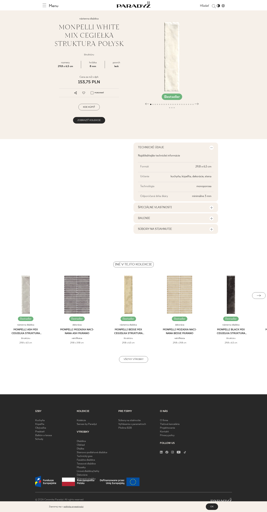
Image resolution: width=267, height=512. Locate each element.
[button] (147, 106)
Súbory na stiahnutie (129, 420)
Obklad (81, 445)
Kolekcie (81, 420)
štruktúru (25, 338)
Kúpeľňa (39, 424)
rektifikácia (77, 338)
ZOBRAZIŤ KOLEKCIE (89, 120)
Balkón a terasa (43, 435)
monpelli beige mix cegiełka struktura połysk (128, 332)
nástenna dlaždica (25, 325)
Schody (39, 439)
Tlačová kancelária (170, 424)
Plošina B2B (125, 428)
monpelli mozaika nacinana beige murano (179, 331)
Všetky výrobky (134, 359)
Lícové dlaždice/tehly (88, 471)
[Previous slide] (8, 295)
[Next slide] (259, 295)
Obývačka (40, 428)
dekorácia (77, 325)
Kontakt (164, 431)
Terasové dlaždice (86, 463)
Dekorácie (82, 475)
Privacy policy (167, 435)
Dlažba (80, 448)
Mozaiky (81, 467)
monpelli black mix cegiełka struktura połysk (231, 332)
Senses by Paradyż (87, 424)
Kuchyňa (40, 420)
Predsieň (40, 431)
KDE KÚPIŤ (89, 107)
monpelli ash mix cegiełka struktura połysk (26, 332)
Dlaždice (81, 441)
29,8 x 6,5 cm (65, 66)
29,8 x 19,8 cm (77, 342)
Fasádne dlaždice (86, 460)
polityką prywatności (73, 506)
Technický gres (84, 456)
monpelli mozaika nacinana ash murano (77, 331)
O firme (164, 420)
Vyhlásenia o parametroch (132, 424)
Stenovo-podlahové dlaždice (92, 452)
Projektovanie (167, 428)
